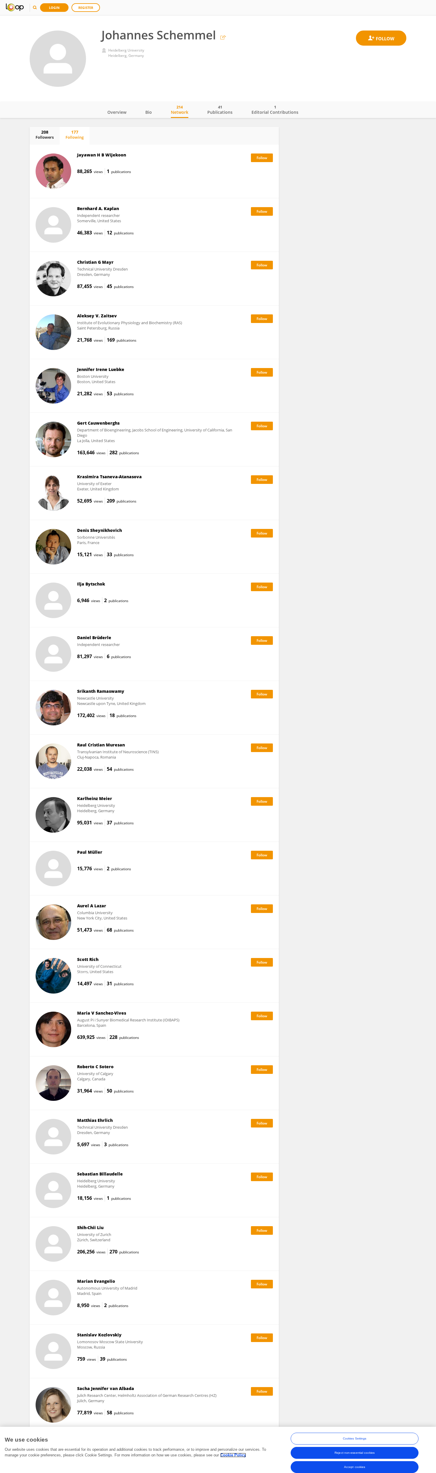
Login (54, 7)
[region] (218, 1450)
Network (179, 109)
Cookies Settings (355, 1438)
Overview (116, 112)
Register (85, 7)
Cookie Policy (233, 1455)
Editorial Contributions (275, 109)
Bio (148, 112)
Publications (220, 109)
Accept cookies (354, 1467)
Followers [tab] (45, 134)
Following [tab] (75, 134)
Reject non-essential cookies (355, 1452)
